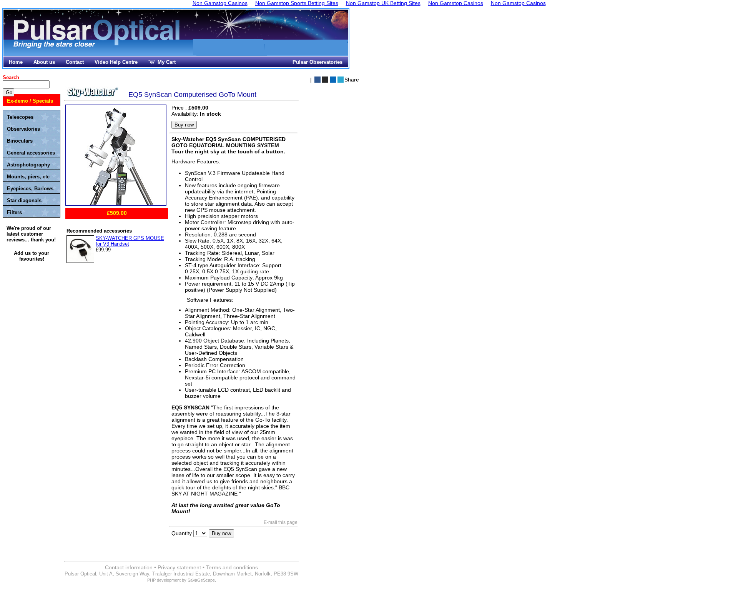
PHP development (164, 580)
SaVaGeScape (201, 580)
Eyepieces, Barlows (30, 188)
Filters (14, 212)
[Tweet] (340, 79)
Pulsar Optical (97, 33)
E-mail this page (281, 522)
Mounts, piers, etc (28, 177)
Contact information (129, 567)
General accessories (31, 153)
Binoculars (20, 141)
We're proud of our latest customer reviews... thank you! (31, 234)
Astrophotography (28, 165)
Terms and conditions (232, 567)
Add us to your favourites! (31, 256)
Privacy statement (179, 567)
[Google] (333, 79)
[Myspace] (325, 79)
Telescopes (20, 117)
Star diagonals (24, 200)
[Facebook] (317, 79)
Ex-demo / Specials (30, 101)
